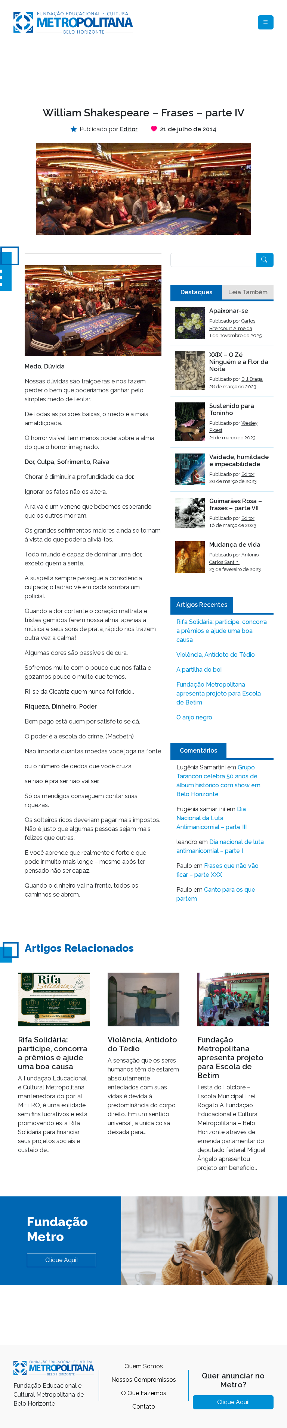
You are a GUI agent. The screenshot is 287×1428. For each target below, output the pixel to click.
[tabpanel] (222, 443)
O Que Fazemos (143, 1393)
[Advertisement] (149, 69)
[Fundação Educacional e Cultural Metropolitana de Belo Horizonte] (73, 21)
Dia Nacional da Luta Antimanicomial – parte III (211, 818)
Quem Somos (143, 1366)
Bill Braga (252, 379)
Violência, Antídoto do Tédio (215, 654)
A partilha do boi (199, 669)
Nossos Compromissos (143, 1379)
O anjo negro (194, 717)
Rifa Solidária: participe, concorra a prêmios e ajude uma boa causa (221, 630)
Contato (143, 1406)
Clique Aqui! (61, 1260)
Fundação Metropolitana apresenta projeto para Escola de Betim (218, 693)
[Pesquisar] (265, 260)
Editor (247, 474)
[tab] (196, 292)
